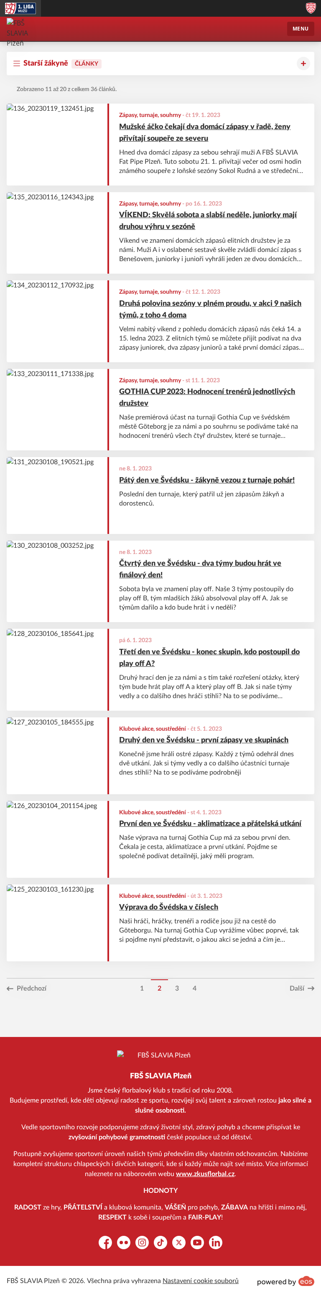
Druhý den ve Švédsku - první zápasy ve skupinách (203, 740)
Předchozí (31, 988)
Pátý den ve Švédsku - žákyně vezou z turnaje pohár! (207, 480)
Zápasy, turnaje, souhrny (150, 115)
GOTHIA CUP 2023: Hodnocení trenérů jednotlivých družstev (207, 397)
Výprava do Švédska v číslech (168, 907)
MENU (301, 28)
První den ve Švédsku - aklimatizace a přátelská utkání (210, 824)
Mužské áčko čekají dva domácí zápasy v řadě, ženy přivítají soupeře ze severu (204, 132)
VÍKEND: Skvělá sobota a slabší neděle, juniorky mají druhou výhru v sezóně (208, 221)
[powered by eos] (285, 1281)
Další (297, 988)
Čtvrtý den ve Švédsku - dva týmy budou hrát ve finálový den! (200, 569)
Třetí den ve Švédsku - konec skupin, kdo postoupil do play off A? (209, 658)
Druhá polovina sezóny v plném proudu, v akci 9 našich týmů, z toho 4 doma (210, 309)
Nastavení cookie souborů (201, 1281)
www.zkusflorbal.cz (205, 1174)
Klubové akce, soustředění (152, 729)
